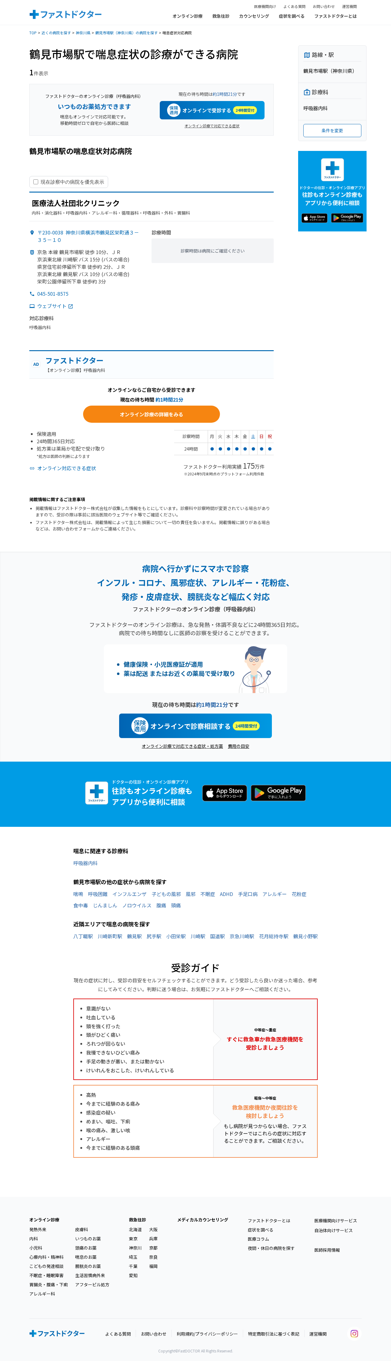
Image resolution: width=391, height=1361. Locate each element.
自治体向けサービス (333, 1230)
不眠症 (207, 894)
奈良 (153, 1257)
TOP (33, 32)
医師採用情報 (327, 1250)
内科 (33, 1238)
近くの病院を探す (56, 32)
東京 (133, 1238)
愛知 (133, 1275)
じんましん (105, 905)
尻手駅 (154, 936)
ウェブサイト (52, 305)
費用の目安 (238, 746)
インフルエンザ (129, 894)
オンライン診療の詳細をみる (151, 414)
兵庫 (153, 1238)
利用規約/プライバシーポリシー (207, 1334)
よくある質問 (294, 6)
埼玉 (133, 1257)
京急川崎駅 (242, 936)
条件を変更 (332, 130)
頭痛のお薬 (86, 1248)
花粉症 (299, 894)
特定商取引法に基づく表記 (273, 1334)
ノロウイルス (137, 905)
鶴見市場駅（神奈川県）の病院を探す (126, 32)
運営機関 (349, 6)
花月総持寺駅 (273, 936)
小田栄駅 (176, 936)
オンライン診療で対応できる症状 (212, 125)
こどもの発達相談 (46, 1266)
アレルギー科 (42, 1294)
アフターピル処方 (92, 1284)
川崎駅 (198, 936)
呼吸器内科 (85, 863)
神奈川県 (83, 32)
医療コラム (258, 1239)
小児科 (35, 1248)
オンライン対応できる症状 (66, 468)
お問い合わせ (324, 6)
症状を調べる (292, 16)
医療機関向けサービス (335, 1220)
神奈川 (135, 1248)
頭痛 (176, 905)
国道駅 (217, 936)
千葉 (133, 1266)
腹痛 (161, 905)
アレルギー (274, 894)
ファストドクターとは (335, 16)
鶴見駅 (134, 936)
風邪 (191, 894)
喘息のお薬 (86, 1257)
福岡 (153, 1266)
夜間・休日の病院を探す (271, 1248)
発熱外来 (37, 1229)
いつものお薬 (88, 1238)
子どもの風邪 (166, 894)
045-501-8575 (52, 293)
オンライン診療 (188, 16)
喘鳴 (78, 894)
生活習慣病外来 (90, 1275)
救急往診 (220, 16)
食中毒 (80, 905)
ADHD (226, 894)
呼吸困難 (98, 894)
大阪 (153, 1229)
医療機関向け (265, 6)
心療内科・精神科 (46, 1257)
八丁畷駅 (83, 936)
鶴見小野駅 (305, 936)
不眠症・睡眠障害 (46, 1275)
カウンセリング (254, 16)
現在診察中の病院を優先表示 (72, 182)
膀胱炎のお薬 (88, 1266)
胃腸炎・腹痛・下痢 (48, 1284)
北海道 (135, 1229)
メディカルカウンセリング (202, 1220)
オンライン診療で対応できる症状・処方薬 (182, 746)
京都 (153, 1248)
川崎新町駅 (110, 936)
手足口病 (248, 894)
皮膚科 (81, 1229)
